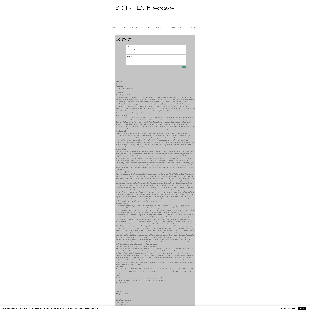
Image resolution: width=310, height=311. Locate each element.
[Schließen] (308, 308)
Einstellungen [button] (282, 308)
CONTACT (123, 39)
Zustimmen (302, 308)
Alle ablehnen (291, 308)
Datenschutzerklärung (96, 308)
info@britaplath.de (127, 88)
